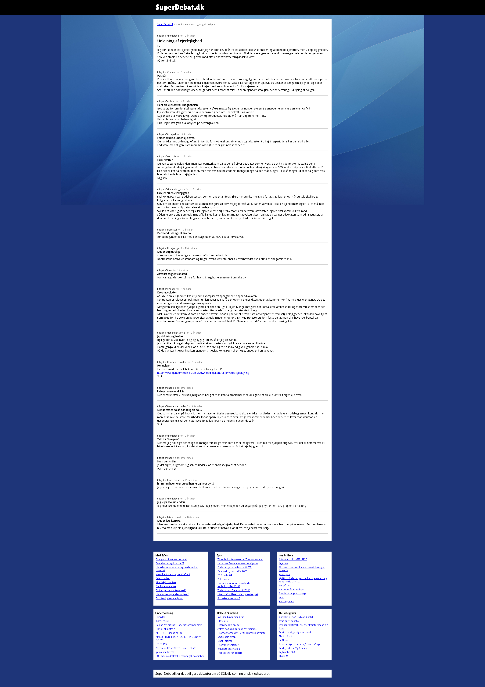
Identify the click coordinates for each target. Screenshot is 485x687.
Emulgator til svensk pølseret (171, 559)
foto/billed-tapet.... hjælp (292, 593)
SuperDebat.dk (165, 24)
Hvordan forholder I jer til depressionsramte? (241, 633)
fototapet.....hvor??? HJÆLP (293, 559)
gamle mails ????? (165, 652)
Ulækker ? (222, 621)
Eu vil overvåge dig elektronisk (295, 632)
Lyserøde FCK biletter (228, 625)
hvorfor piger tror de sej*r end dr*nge (300, 644)
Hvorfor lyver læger (228, 644)
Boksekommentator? (228, 598)
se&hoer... (284, 640)
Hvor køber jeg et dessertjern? (172, 594)
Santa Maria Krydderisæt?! (170, 563)
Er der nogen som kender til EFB (234, 567)
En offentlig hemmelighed (169, 598)
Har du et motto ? (165, 629)
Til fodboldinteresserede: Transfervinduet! (240, 559)
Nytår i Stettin (286, 636)
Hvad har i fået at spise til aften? (173, 574)
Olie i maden (163, 578)
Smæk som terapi (226, 637)
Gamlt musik (162, 621)
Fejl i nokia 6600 (287, 652)
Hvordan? (161, 617)
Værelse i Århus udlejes (291, 589)
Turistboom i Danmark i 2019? (233, 590)
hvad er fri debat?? (289, 621)
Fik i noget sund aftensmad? (171, 590)
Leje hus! (283, 563)
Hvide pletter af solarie (229, 652)
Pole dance (223, 579)
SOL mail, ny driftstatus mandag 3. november (180, 656)
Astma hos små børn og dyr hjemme (237, 629)
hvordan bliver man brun (230, 617)
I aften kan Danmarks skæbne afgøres (237, 563)
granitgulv (284, 574)
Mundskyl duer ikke (166, 582)
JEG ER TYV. (161, 644)
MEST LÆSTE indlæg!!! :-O (169, 633)
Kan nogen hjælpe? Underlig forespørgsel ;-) (179, 625)
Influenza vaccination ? (229, 648)
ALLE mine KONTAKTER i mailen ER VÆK (176, 648)
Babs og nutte (286, 601)
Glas (281, 597)
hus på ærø (285, 585)
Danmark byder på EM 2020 (232, 571)
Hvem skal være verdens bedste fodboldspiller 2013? (234, 584)
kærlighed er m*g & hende (293, 648)
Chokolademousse (166, 586)
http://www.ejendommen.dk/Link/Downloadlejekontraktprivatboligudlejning (203, 372)
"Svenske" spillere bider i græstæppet (237, 594)
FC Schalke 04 (224, 575)
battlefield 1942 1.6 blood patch (296, 617)
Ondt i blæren (224, 640)
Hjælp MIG (284, 656)
